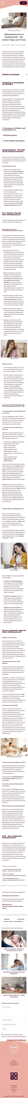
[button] (16, 3)
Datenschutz (14, 1089)
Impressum (14, 1087)
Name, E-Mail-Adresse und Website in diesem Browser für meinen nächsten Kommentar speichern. (14, 1035)
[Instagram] (12, 1078)
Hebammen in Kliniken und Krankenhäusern (13, 129)
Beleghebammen (10, 135)
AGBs (14, 1091)
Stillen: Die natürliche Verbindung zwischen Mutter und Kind (14, 949)
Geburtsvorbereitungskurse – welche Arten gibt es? (14, 996)
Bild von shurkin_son (11, 756)
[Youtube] (16, 1078)
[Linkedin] (16, 1074)
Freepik (16, 358)
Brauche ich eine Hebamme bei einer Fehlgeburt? (14, 972)
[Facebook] (12, 1074)
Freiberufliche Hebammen (14, 141)
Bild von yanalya (11, 30)
